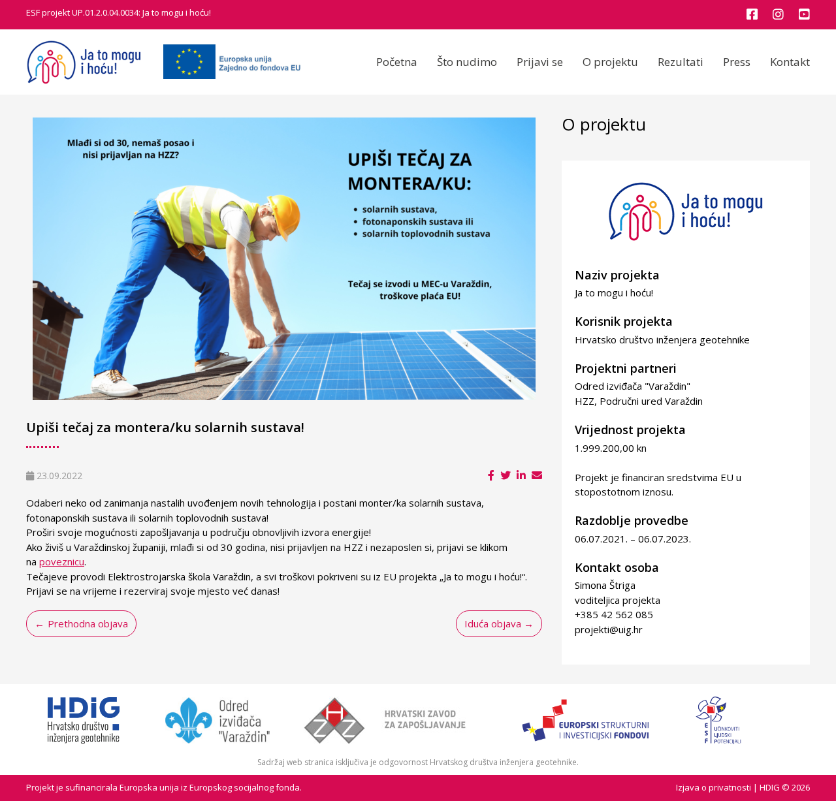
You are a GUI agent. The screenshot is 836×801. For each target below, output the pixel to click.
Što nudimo (467, 61)
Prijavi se (540, 61)
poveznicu (61, 561)
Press (736, 61)
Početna (396, 61)
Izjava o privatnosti (713, 787)
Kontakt (790, 61)
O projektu (610, 61)
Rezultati (680, 61)
